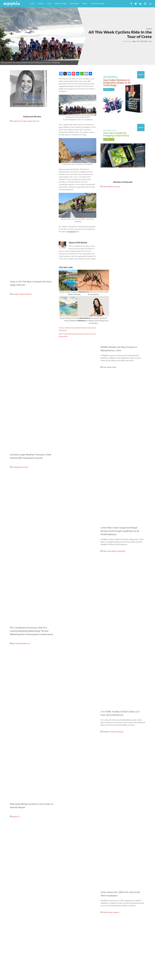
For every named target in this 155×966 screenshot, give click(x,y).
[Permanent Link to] (68, 280)
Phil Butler (127, 41)
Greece (149, 29)
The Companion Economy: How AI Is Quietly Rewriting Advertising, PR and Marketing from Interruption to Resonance (31, 631)
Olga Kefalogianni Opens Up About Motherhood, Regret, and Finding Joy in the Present (93, 320)
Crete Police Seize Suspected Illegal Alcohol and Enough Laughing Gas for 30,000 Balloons (119, 531)
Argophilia (12, 3)
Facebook (71, 232)
